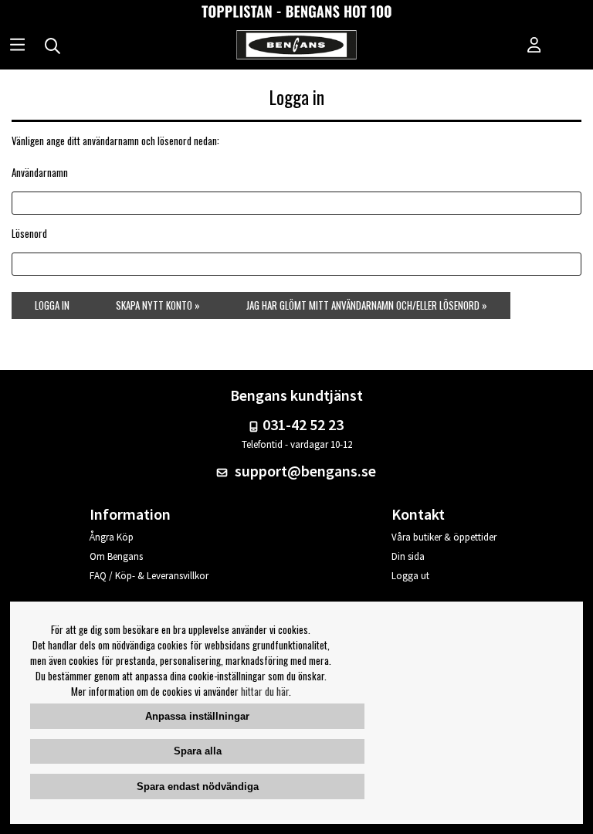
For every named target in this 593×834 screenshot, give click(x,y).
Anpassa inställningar (197, 716)
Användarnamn (40, 172)
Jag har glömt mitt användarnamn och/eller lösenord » (366, 305)
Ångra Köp (112, 537)
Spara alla (198, 751)
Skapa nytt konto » (158, 305)
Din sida (408, 556)
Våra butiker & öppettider (443, 537)
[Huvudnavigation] (17, 46)
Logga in (52, 305)
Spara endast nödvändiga (198, 786)
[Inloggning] (534, 46)
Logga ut (410, 575)
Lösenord (29, 233)
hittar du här (265, 691)
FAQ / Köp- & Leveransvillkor (149, 575)
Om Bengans (116, 556)
